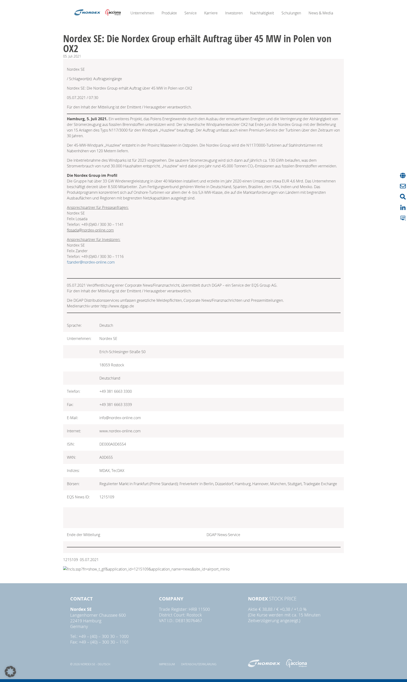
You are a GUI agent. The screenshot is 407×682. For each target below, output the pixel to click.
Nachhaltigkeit (262, 13)
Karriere (211, 13)
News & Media (321, 13)
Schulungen (291, 13)
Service (190, 13)
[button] (10, 671)
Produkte (169, 13)
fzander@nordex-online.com (91, 262)
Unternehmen (142, 13)
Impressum (167, 664)
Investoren (234, 13)
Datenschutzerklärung (198, 664)
